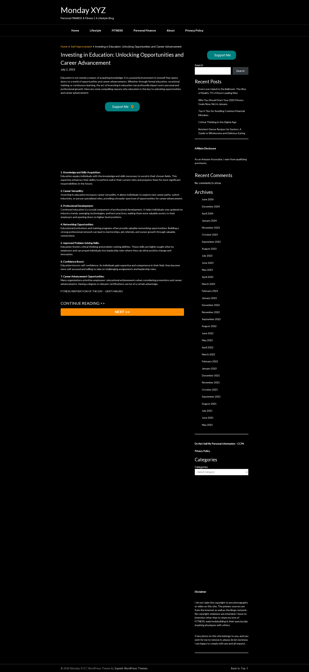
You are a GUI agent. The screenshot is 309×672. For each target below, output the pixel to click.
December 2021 (211, 375)
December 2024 (211, 206)
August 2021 (209, 403)
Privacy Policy (194, 30)
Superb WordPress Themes (131, 668)
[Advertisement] (122, 142)
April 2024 (207, 213)
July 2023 (207, 255)
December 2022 (211, 304)
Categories (201, 467)
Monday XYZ (83, 10)
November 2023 (211, 227)
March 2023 (208, 283)
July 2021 (207, 410)
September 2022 (211, 319)
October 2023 (210, 234)
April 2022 (207, 347)
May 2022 (207, 340)
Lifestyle (95, 30)
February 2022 (210, 361)
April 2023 (207, 276)
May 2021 (207, 424)
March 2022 (208, 354)
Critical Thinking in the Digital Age (217, 122)
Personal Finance (145, 30)
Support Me (123, 107)
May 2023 (207, 269)
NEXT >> (122, 312)
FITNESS (117, 30)
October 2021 (210, 389)
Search (199, 65)
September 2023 (211, 241)
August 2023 (209, 248)
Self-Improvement (81, 46)
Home (75, 30)
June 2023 (208, 262)
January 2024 (209, 220)
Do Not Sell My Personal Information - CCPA (219, 443)
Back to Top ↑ (239, 668)
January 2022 (209, 368)
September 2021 (211, 396)
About (171, 30)
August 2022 (209, 326)
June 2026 (208, 199)
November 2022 (211, 312)
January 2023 (209, 298)
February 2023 (210, 290)
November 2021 (211, 382)
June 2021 (208, 417)
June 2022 (208, 333)
